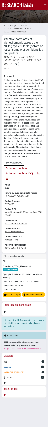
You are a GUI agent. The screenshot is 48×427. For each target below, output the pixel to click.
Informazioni (12, 336)
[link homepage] (19, 5)
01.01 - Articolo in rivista (15, 32)
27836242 (9, 204)
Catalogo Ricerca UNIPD (19, 26)
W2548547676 (11, 240)
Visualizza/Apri (13, 295)
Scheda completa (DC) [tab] (19, 173)
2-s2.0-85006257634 (14, 232)
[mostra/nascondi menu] (45, 5)
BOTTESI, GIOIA (14, 57)
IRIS (4, 26)
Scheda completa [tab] (16, 168)
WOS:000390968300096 (16, 223)
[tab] (38, 173)
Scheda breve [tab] (14, 162)
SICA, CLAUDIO (22, 60)
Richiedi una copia (34, 295)
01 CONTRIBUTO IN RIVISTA (18, 29)
